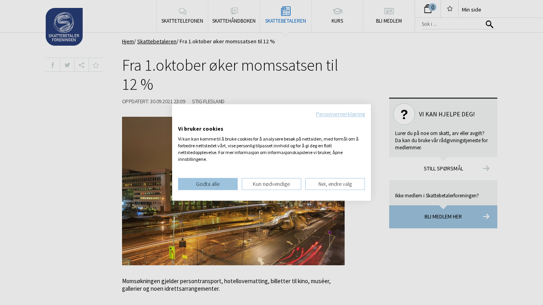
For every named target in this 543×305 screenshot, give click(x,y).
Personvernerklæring (340, 114)
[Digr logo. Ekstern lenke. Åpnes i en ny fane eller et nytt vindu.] (183, 120)
